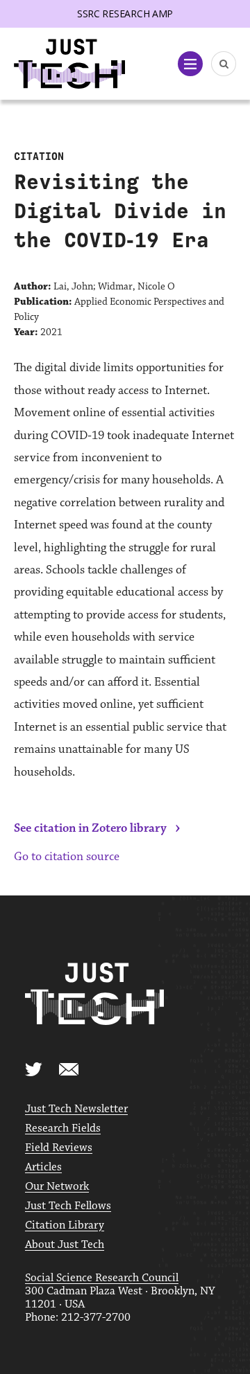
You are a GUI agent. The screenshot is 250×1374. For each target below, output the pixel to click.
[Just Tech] (69, 64)
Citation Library (64, 1225)
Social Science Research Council (101, 1278)
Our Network (57, 1186)
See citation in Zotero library (90, 828)
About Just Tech (64, 1245)
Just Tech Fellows (68, 1206)
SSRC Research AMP (125, 13)
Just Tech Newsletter (76, 1109)
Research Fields (63, 1128)
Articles (43, 1167)
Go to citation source (66, 856)
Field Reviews (58, 1148)
